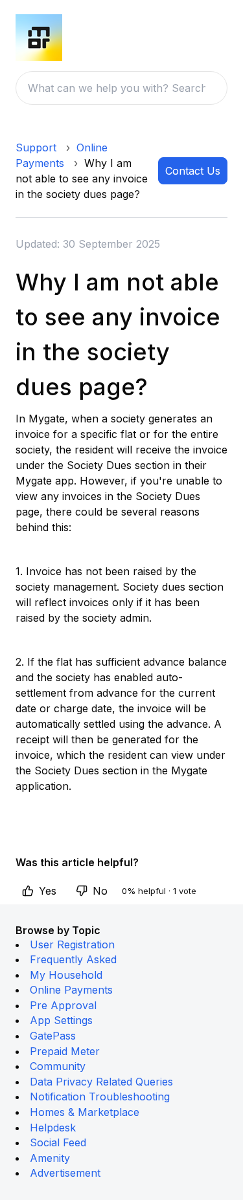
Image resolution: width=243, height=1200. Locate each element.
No (100, 890)
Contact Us (192, 170)
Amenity (50, 1157)
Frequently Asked (73, 959)
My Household (66, 974)
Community (58, 1066)
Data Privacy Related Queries (101, 1081)
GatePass (53, 1035)
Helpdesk (53, 1127)
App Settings (61, 1020)
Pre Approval (63, 1005)
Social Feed (58, 1142)
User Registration (72, 944)
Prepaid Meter (65, 1051)
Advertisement (65, 1172)
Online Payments (71, 989)
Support (36, 147)
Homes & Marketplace (84, 1112)
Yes (47, 890)
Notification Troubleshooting (100, 1096)
